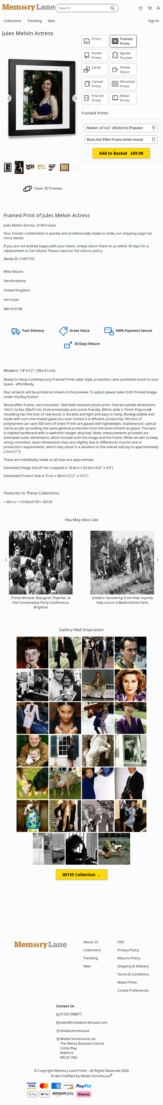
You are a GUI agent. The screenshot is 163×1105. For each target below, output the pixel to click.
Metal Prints (127, 982)
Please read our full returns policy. (75, 250)
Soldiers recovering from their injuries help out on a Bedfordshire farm (122, 600)
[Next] (76, 98)
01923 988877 (71, 1014)
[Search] (112, 8)
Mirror (11, 502)
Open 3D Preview (48, 188)
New (51, 20)
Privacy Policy (128, 950)
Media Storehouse (95, 1076)
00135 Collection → (81, 874)
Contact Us (65, 1006)
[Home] (28, 11)
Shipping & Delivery (133, 966)
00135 (47, 502)
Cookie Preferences (133, 990)
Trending (34, 20)
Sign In (153, 20)
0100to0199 (30, 502)
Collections (12, 20)
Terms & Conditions (133, 974)
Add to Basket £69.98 (121, 153)
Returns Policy (128, 958)
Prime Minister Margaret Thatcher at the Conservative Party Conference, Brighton (40, 602)
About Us (90, 942)
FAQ (120, 942)
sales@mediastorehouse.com (83, 1022)
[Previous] (7, 98)
